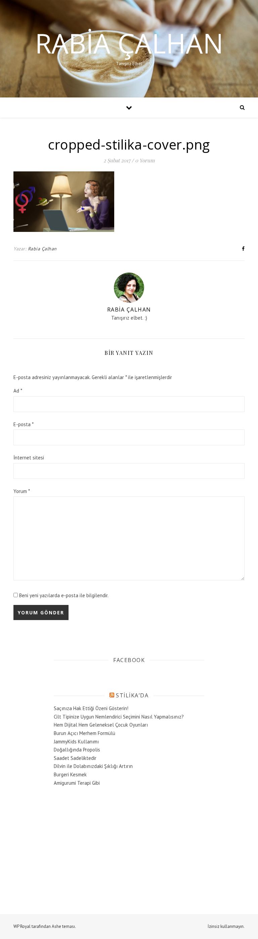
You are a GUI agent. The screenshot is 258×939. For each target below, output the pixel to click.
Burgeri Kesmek (70, 774)
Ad (17, 390)
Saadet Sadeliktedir (75, 758)
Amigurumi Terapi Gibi (77, 783)
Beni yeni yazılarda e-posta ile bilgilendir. (64, 595)
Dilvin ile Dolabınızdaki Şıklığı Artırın (93, 766)
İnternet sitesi (28, 457)
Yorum (21, 491)
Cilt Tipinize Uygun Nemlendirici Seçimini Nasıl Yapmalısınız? (119, 716)
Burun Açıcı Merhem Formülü (84, 733)
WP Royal (22, 926)
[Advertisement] (104, 843)
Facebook (129, 660)
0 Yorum (145, 160)
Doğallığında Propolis (77, 749)
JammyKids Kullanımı (76, 741)
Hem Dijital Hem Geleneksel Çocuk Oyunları (101, 725)
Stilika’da (132, 695)
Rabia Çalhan (129, 43)
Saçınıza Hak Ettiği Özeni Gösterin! (91, 708)
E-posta (23, 424)
